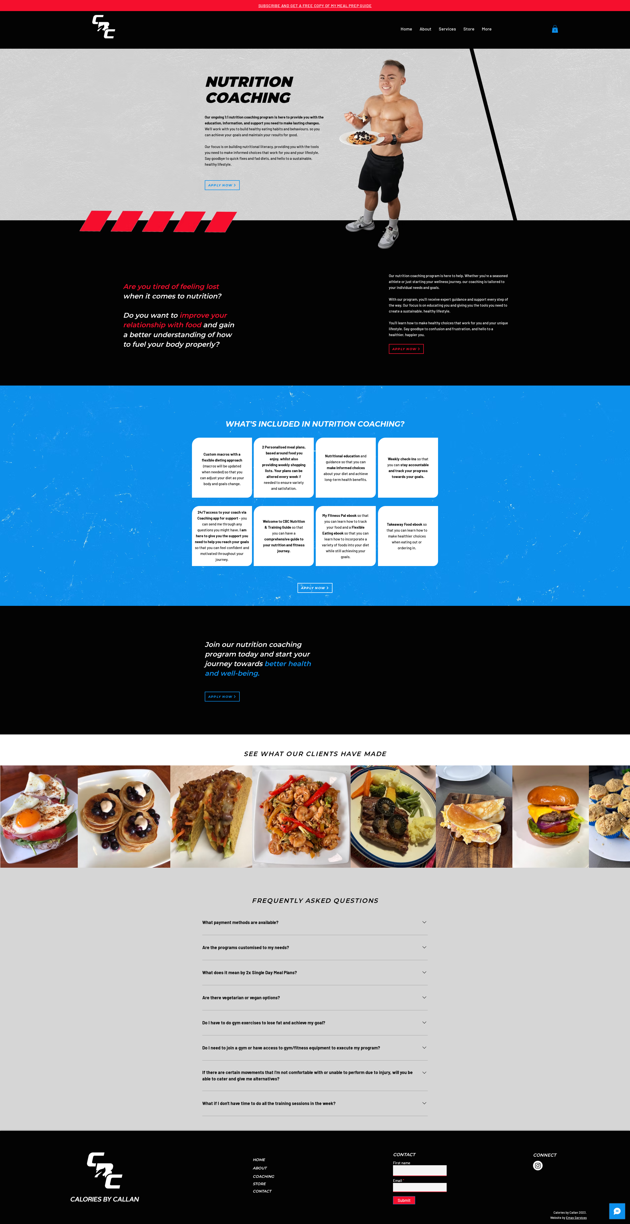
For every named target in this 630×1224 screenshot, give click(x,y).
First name (401, 1163)
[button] (447, 28)
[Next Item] (621, 816)
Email (397, 1180)
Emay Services (576, 1218)
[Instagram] (538, 1165)
